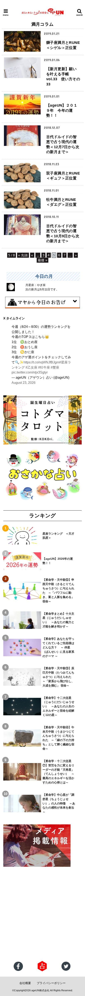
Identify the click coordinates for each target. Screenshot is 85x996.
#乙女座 (31, 367)
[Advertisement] (42, 914)
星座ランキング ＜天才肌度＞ (58, 536)
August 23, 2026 (23, 382)
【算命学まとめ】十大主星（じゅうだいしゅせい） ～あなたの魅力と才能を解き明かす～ (58, 620)
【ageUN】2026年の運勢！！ (57, 561)
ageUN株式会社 (40, 990)
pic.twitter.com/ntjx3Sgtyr (30, 372)
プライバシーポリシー (51, 983)
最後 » (42, 260)
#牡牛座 (44, 367)
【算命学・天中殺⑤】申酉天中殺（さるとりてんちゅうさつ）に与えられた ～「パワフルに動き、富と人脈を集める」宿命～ (58, 590)
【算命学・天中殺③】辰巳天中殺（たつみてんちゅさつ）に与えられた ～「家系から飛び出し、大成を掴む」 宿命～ (58, 677)
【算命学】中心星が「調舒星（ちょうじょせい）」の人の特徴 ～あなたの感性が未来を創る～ (58, 803)
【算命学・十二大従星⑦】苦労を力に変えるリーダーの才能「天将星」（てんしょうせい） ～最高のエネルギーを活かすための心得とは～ (58, 771)
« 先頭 (23, 255)
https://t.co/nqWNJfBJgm (41, 362)
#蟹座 (55, 367)
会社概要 (25, 983)
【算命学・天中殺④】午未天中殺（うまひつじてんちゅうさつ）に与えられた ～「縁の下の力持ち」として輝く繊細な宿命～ (58, 738)
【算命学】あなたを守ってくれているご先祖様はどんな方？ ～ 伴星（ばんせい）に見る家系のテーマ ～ (58, 647)
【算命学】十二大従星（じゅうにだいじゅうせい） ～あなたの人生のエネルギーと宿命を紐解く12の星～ (58, 706)
